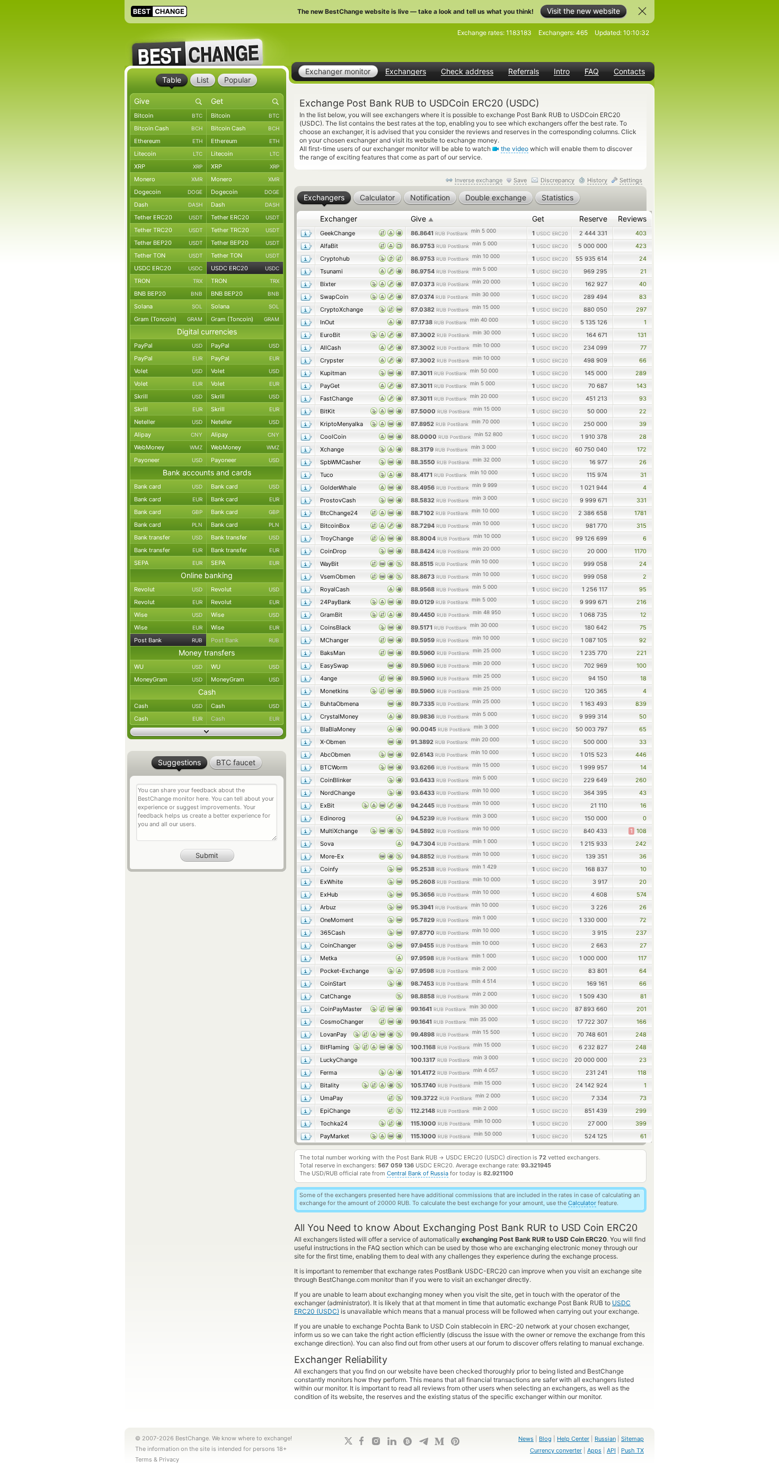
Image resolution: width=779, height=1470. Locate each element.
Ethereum (168, 141)
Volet (168, 371)
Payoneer (168, 460)
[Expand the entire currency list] (207, 732)
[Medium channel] (439, 1441)
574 (641, 894)
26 (643, 462)
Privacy (169, 1459)
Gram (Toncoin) (168, 319)
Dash (168, 204)
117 (642, 958)
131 (642, 335)
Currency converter (556, 1450)
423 (641, 246)
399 (641, 1123)
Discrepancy (557, 180)
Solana (168, 306)
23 (643, 1060)
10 (643, 869)
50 (643, 716)
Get (538, 218)
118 (642, 1072)
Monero (168, 179)
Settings (630, 180)
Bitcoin (168, 115)
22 (643, 411)
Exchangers (405, 71)
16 (643, 805)
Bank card (168, 486)
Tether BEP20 (168, 242)
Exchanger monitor (337, 71)
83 (643, 296)
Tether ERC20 (168, 217)
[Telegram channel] (423, 1441)
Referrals (523, 71)
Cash (168, 706)
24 (643, 258)
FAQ (592, 71)
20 (643, 881)
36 (643, 856)
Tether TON (168, 255)
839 (641, 703)
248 (641, 1034)
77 (643, 347)
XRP (168, 166)
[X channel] (348, 1441)
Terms (143, 1459)
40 (643, 284)
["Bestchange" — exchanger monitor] (207, 44)
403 (641, 233)
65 (643, 729)
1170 (640, 551)
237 (641, 932)
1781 (640, 513)
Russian (605, 1438)
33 (643, 742)
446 (641, 754)
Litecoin (168, 153)
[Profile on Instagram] (375, 1441)
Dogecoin (168, 192)
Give (422, 218)
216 (641, 602)
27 (643, 945)
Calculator (582, 1203)
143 (641, 385)
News (526, 1438)
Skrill (168, 396)
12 (643, 614)
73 (643, 1098)
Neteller (168, 422)
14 (643, 767)
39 (643, 424)
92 (643, 640)
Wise (168, 614)
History (597, 180)
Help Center (573, 1438)
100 (641, 665)
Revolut (168, 589)
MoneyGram (168, 679)
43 (643, 792)
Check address (467, 71)
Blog (545, 1438)
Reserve (593, 218)
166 (641, 1021)
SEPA (168, 562)
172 (642, 449)
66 (643, 360)
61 (643, 1136)
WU (168, 666)
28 (643, 436)
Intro (562, 71)
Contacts (629, 71)
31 (643, 475)
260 (641, 780)
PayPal (168, 345)
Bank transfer (168, 537)
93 (643, 398)
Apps (594, 1450)
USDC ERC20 (168, 268)
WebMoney (168, 447)
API (611, 1450)
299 (641, 1110)
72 (643, 920)
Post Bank (168, 640)
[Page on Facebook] (361, 1441)
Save (520, 180)
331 (641, 500)
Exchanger (338, 218)
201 (641, 1009)
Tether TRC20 (168, 230)
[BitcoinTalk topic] (407, 1441)
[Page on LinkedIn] (391, 1441)
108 (638, 831)
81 (643, 996)
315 (641, 525)
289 (641, 373)
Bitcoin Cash (168, 128)
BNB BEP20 (168, 293)
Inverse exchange (478, 180)
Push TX (632, 1450)
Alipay (168, 434)
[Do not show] (642, 11)
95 (643, 589)
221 (641, 653)
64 (643, 971)
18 (643, 678)
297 (641, 309)
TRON (168, 281)
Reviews (632, 218)
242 (641, 843)
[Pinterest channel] (455, 1441)
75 (643, 627)
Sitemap (632, 1438)
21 (643, 271)
